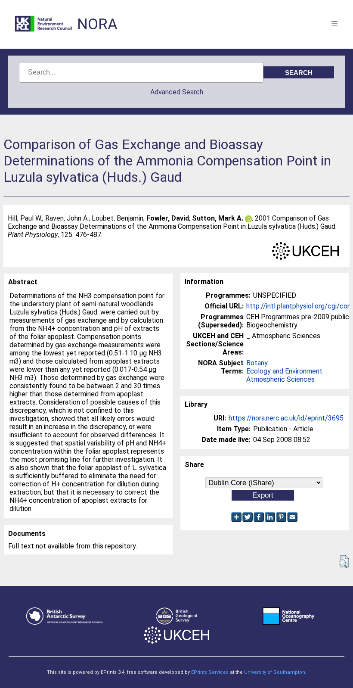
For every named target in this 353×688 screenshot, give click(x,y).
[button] (344, 561)
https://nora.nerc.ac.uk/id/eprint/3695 (286, 418)
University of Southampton (274, 672)
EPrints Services (210, 672)
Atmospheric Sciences (280, 379)
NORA (97, 24)
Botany (257, 363)
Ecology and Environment (284, 371)
